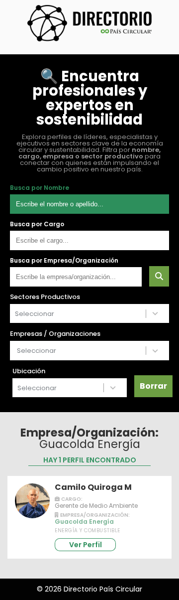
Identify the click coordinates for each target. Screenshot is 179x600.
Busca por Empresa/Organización (64, 261)
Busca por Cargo (37, 224)
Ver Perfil (85, 545)
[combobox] (78, 313)
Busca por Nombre (39, 188)
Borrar (153, 386)
